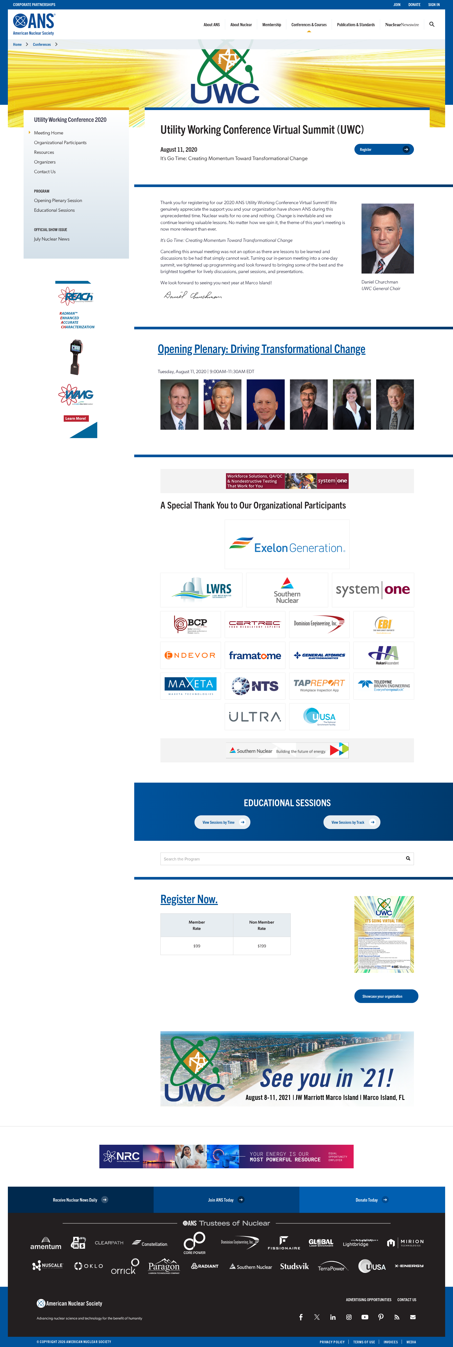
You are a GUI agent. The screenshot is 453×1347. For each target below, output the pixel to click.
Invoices (391, 1342)
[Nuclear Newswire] (396, 1317)
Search (432, 24)
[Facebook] (301, 1317)
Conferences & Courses (309, 24)
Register (365, 149)
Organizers (45, 162)
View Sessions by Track (348, 822)
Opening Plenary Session (58, 200)
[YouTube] (365, 1317)
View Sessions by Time (218, 822)
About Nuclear (241, 24)
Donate (414, 4)
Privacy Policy (332, 1342)
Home (17, 44)
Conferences (42, 44)
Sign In (434, 4)
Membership (271, 24)
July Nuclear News (51, 239)
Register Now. (189, 898)
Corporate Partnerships (34, 4)
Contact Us (45, 171)
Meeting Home (48, 132)
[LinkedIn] (333, 1317)
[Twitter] (317, 1317)
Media (411, 1342)
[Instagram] (349, 1317)
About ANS (212, 24)
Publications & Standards (356, 24)
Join (397, 4)
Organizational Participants (60, 142)
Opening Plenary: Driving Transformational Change (261, 348)
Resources (44, 152)
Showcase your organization (382, 996)
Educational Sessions (54, 210)
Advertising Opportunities (368, 1299)
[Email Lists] (412, 1317)
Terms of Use (364, 1342)
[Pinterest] (381, 1317)
